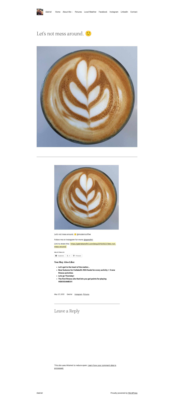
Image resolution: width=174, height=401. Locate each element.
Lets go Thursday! (66, 276)
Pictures (86, 294)
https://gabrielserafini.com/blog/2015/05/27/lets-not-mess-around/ (85, 245)
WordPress (132, 393)
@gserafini (88, 240)
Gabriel (49, 12)
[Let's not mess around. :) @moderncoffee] (86, 229)
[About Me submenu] (71, 12)
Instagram (78, 294)
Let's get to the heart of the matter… (74, 267)
